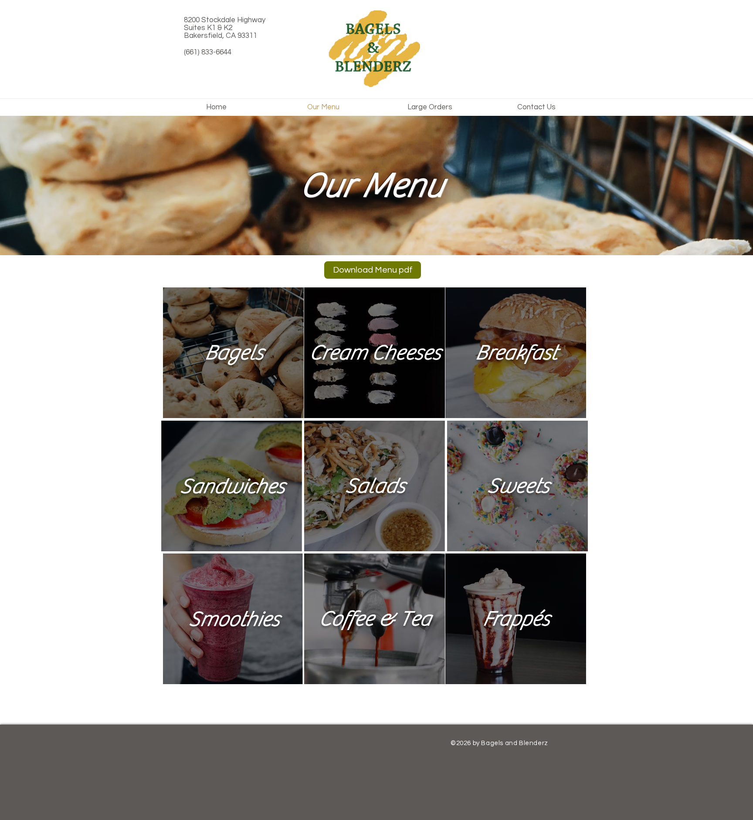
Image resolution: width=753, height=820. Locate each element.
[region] (233, 352)
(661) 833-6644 (207, 52)
